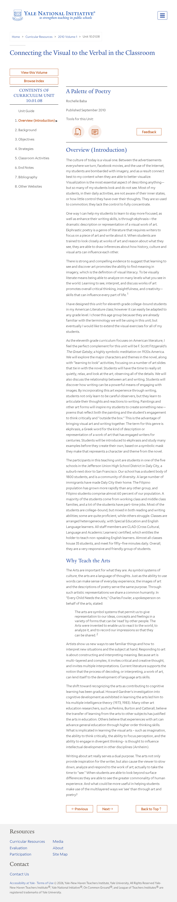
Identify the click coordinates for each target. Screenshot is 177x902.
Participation (20, 854)
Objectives (26, 139)
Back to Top (150, 808)
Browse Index (34, 80)
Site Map (60, 854)
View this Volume (34, 72)
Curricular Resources (38, 37)
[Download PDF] (78, 132)
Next (106, 808)
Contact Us (19, 874)
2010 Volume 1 (67, 37)
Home (16, 37)
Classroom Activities (33, 158)
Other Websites (30, 186)
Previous (81, 808)
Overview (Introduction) (37, 120)
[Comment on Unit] (94, 131)
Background (27, 129)
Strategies (25, 148)
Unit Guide (26, 110)
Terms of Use (45, 883)
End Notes (26, 167)
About (58, 847)
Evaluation (18, 847)
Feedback (149, 131)
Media (58, 841)
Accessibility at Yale (22, 883)
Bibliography (27, 177)
